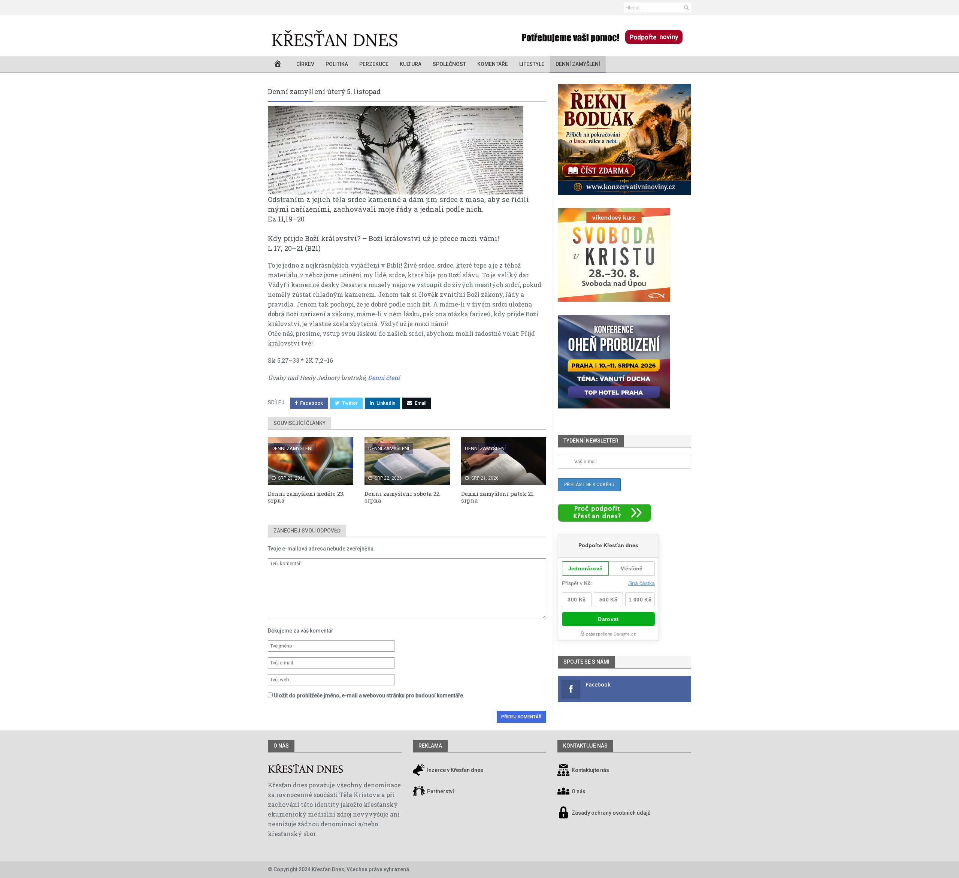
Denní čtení (384, 377)
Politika (337, 64)
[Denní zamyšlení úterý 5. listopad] (407, 150)
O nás (281, 746)
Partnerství (440, 791)
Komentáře (492, 64)
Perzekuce (373, 64)
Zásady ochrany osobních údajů (611, 813)
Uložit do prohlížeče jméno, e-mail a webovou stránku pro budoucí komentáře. (369, 696)
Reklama (430, 746)
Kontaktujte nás (590, 770)
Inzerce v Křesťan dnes (454, 770)
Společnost (449, 64)
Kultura (410, 64)
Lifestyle (531, 64)
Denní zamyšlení (578, 64)
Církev (305, 64)
